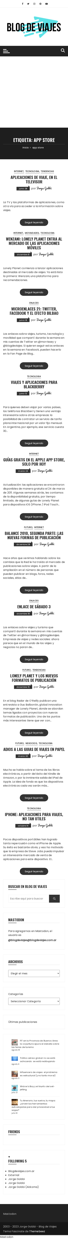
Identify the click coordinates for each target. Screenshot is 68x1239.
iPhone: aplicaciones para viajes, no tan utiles (34, 816)
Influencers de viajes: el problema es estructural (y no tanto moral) (38, 1074)
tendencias (47, 171)
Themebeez (37, 1231)
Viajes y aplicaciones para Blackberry (34, 384)
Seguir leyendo (34, 222)
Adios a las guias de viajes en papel (34, 749)
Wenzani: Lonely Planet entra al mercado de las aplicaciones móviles (34, 243)
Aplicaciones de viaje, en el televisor (34, 179)
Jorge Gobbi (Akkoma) (23, 1187)
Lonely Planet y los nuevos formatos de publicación (34, 678)
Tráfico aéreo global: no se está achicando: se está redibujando (37, 1059)
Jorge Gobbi (44, 188)
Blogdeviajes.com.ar (21, 1171)
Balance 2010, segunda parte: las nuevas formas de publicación (34, 535)
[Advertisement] (34, 92)
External (13, 1175)
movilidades (32, 232)
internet (19, 171)
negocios (31, 743)
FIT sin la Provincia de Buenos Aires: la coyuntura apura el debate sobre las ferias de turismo (35, 1044)
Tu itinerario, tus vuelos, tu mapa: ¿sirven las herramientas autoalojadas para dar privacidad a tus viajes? (34, 1105)
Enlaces (34, 302)
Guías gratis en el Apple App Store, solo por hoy (34, 462)
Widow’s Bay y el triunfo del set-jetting (37, 1088)
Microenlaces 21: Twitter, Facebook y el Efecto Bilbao (34, 311)
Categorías (15, 994)
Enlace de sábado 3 (34, 606)
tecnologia (32, 171)
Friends (14, 1131)
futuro (28, 527)
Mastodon (9, 1214)
